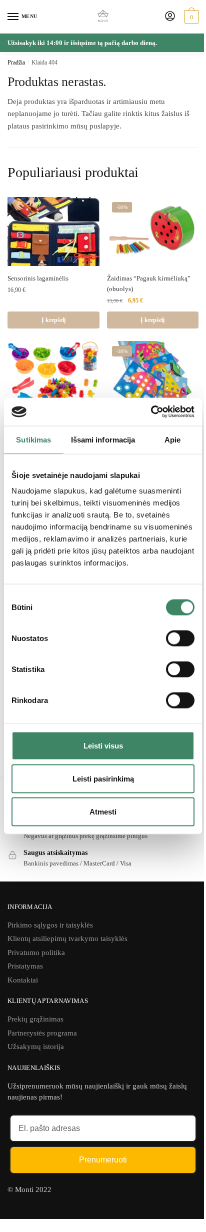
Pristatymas (25, 966)
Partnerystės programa (42, 1033)
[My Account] (170, 17)
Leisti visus (103, 746)
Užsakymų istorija (36, 1046)
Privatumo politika (36, 952)
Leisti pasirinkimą (103, 778)
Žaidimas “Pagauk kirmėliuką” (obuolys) (148, 283)
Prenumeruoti (103, 1160)
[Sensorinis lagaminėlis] (54, 231)
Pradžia (16, 62)
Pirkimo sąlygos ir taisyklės (50, 925)
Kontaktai (23, 980)
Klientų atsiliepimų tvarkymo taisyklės (68, 938)
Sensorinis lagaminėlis (38, 278)
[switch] (180, 638)
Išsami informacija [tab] (103, 439)
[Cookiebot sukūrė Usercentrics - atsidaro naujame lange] (150, 412)
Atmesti (103, 811)
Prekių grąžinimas (36, 1019)
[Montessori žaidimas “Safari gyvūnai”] (54, 375)
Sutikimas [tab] (33, 439)
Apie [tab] (172, 439)
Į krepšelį (54, 320)
